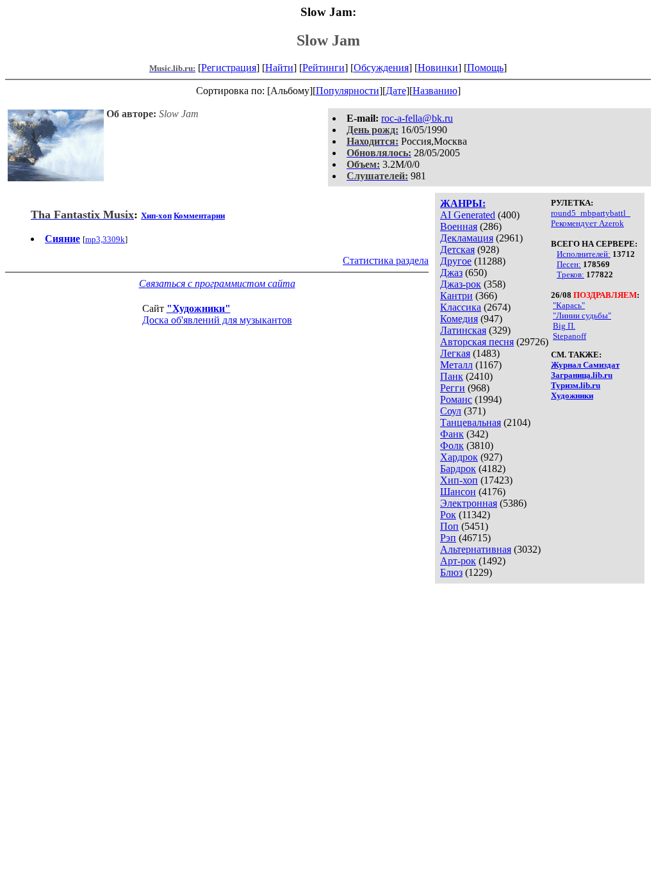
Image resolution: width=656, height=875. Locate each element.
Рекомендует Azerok (587, 223)
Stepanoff (569, 336)
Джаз (451, 272)
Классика (460, 307)
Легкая (455, 353)
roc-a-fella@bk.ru (417, 118)
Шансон (458, 491)
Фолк (452, 445)
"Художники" (199, 308)
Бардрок (458, 468)
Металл (456, 364)
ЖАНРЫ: (463, 203)
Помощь (485, 67)
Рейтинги (323, 67)
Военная (458, 226)
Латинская (463, 330)
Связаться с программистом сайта (217, 283)
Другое (456, 261)
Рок (448, 514)
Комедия (459, 318)
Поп (449, 526)
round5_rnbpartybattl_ (590, 213)
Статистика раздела (386, 260)
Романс (456, 399)
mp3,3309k (105, 239)
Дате (396, 90)
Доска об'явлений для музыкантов (217, 320)
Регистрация (228, 67)
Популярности (347, 90)
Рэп (448, 537)
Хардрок (459, 457)
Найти (279, 67)
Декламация (466, 238)
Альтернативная (475, 549)
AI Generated (467, 214)
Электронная (468, 503)
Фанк (452, 434)
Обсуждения (381, 67)
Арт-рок (458, 560)
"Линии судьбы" (582, 315)
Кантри (456, 295)
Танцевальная (470, 422)
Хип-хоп (459, 480)
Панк (451, 376)
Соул (450, 410)
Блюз (451, 572)
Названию (435, 90)
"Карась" (569, 305)
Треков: (570, 274)
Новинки (438, 67)
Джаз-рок (460, 284)
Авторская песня (477, 341)
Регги (452, 387)
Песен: (569, 264)
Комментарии (199, 215)
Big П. (564, 326)
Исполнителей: (584, 254)
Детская (457, 249)
